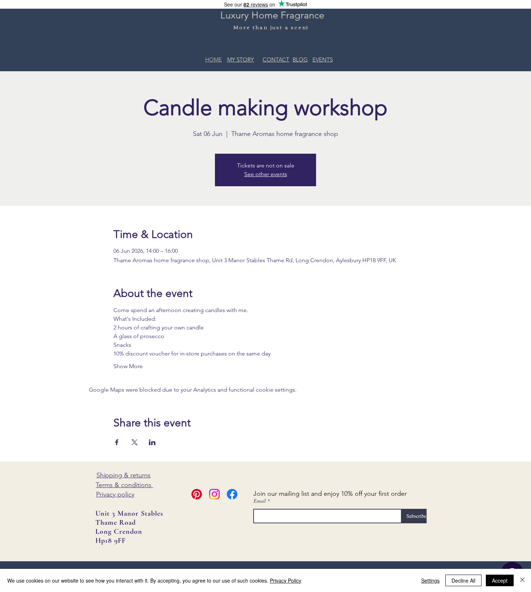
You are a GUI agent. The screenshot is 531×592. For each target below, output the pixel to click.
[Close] (522, 580)
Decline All (463, 580)
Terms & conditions (124, 485)
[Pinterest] (197, 494)
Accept (500, 580)
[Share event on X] (134, 442)
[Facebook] (232, 494)
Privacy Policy (285, 580)
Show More (128, 366)
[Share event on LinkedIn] (152, 442)
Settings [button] (430, 580)
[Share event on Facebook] (116, 442)
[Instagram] (214, 494)
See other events (265, 174)
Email (260, 500)
